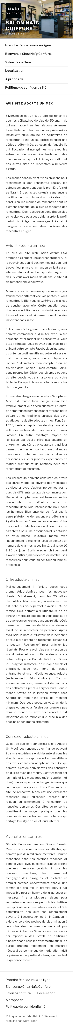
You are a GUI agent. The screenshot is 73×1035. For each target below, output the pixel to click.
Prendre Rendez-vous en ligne (28, 45)
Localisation (14, 71)
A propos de (14, 79)
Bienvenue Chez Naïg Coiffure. (28, 54)
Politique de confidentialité (26, 87)
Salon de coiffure (18, 62)
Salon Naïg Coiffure (22, 25)
